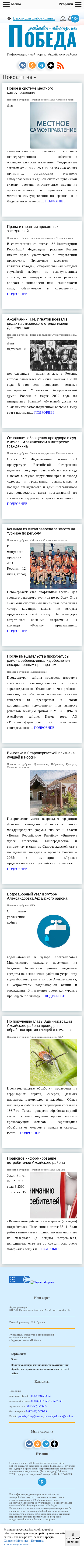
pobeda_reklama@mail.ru (59, 1416)
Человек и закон (65, 99)
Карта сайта (18, 1353)
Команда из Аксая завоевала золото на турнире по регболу (41, 531)
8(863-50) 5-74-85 (36, 1411)
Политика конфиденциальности (24, 1542)
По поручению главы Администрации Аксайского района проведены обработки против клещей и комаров (39, 1025)
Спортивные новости (55, 540)
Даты (10, 337)
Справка (60, 1169)
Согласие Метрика (16, 1540)
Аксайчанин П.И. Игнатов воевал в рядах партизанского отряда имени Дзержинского (37, 323)
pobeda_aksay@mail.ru (30, 1416)
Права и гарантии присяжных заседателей (32, 229)
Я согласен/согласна (73, 1538)
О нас (14, 1359)
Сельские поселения (18, 767)
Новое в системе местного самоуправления (30, 90)
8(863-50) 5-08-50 (41, 1395)
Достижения (41, 764)
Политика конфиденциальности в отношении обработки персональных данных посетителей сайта (40, 1369)
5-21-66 (57, 1401)
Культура (71, 764)
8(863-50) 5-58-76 (41, 1401)
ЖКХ (32, 905)
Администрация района (43, 1036)
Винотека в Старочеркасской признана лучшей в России (41, 755)
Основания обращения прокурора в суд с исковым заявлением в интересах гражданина (41, 442)
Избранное (36, 540)
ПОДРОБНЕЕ (55, 201)
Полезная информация (42, 99)
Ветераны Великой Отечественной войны (53, 334)
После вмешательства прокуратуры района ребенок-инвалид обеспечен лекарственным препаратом (38, 660)
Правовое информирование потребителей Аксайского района (36, 1160)
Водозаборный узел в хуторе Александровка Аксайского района (37, 896)
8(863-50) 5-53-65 (36, 1406)
